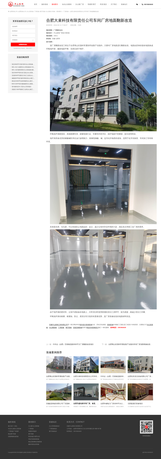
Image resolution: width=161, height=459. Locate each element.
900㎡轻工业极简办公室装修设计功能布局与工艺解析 (23, 67)
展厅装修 (31, 434)
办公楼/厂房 (79, 4)
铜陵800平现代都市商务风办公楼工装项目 (23, 78)
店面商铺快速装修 (13, 436)
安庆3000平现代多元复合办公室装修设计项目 (23, 73)
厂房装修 (65, 11)
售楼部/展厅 (92, 4)
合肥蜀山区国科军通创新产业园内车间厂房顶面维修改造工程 (131, 344)
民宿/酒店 (103, 4)
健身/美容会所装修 (33, 444)
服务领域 (44, 4)
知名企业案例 (66, 4)
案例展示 (55, 4)
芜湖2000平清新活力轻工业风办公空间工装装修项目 (23, 75)
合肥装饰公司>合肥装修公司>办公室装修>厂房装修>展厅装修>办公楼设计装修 (32, 11)
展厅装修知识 (53, 431)
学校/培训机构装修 (33, 439)
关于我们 (114, 4)
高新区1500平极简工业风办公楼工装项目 (23, 89)
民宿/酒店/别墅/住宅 (34, 436)
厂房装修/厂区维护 (13, 431)
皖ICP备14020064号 (148, 452)
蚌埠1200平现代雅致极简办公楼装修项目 (23, 84)
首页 (35, 4)
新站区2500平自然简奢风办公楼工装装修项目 (23, 81)
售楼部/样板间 (32, 431)
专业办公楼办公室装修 (14, 428)
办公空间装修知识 (54, 426)
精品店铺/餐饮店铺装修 (35, 442)
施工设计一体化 (12, 426)
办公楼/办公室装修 (33, 426)
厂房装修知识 (53, 428)
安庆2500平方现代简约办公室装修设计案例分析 (23, 64)
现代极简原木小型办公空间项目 (21, 86)
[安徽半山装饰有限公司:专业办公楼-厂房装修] (16, 6)
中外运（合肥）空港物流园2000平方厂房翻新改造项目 (73, 344)
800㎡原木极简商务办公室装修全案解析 (23, 70)
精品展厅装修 (12, 434)
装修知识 (124, 4)
